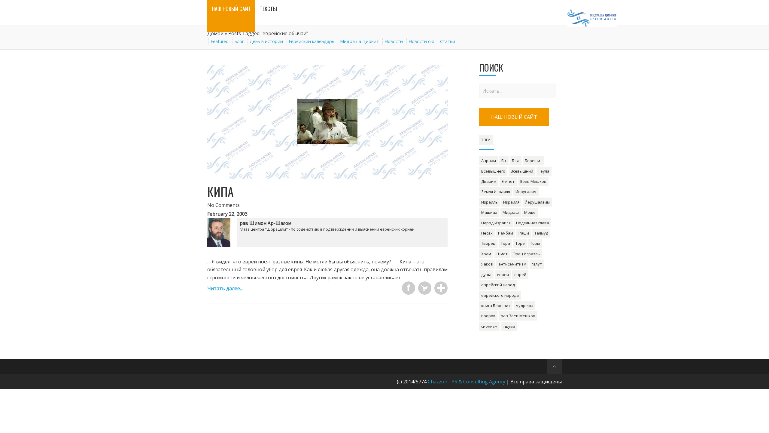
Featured (220, 41)
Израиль (489, 202)
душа (486, 274)
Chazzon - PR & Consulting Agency (466, 381)
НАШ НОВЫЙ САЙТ (514, 117)
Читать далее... (225, 288)
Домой (215, 33)
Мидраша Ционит (359, 41)
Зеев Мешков (533, 181)
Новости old (421, 41)
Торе (520, 243)
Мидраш (511, 212)
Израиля (511, 202)
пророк (488, 315)
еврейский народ (498, 284)
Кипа (220, 192)
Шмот (502, 253)
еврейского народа (500, 295)
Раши (523, 233)
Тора (505, 243)
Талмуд (541, 233)
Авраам (488, 160)
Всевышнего (493, 171)
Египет (508, 181)
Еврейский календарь (311, 41)
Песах (487, 233)
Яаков (487, 264)
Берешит (533, 160)
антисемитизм (512, 264)
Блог (239, 41)
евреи (503, 274)
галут (537, 264)
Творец (488, 243)
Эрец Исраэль (526, 253)
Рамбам (505, 233)
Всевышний (522, 171)
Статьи (447, 41)
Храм (486, 253)
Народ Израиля (496, 223)
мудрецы (524, 305)
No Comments (223, 205)
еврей (520, 274)
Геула (544, 171)
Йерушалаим (537, 202)
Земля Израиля (495, 191)
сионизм (489, 326)
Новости (393, 41)
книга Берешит (495, 305)
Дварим (488, 181)
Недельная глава (532, 223)
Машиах (489, 212)
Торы (535, 243)
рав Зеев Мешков (518, 315)
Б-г (503, 160)
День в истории (266, 41)
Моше (530, 212)
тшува (509, 326)
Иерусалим (525, 191)
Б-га (515, 160)
